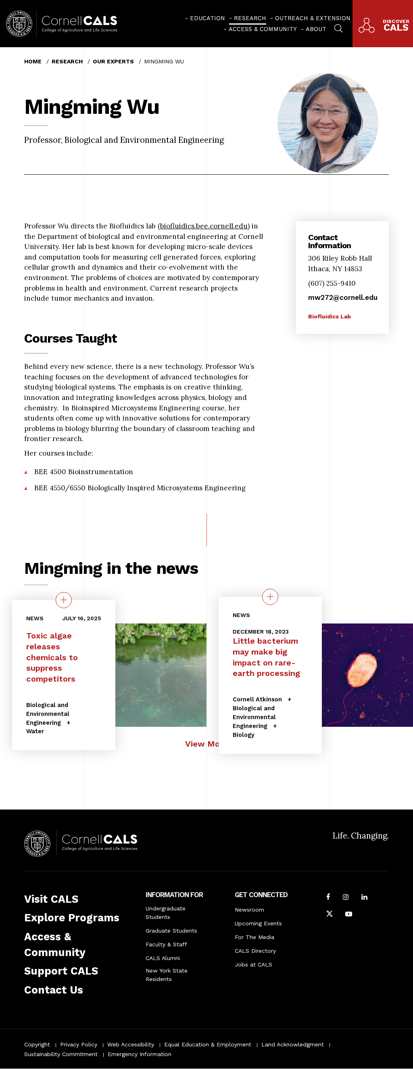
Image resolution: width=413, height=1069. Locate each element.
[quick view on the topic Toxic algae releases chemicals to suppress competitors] (64, 600)
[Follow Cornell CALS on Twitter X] (329, 915)
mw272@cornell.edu (343, 297)
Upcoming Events (258, 923)
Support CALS (61, 971)
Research (250, 18)
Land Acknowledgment (292, 1044)
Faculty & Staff (166, 944)
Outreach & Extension (312, 18)
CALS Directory (255, 951)
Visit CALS (51, 899)
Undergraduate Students (166, 912)
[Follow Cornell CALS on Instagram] (346, 898)
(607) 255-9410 (332, 283)
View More (206, 744)
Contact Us (53, 990)
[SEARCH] (338, 27)
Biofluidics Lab (329, 316)
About (316, 29)
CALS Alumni (163, 958)
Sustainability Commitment (61, 1054)
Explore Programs (71, 918)
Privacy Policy (78, 1044)
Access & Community (263, 29)
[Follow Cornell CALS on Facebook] (328, 898)
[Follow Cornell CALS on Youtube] (348, 915)
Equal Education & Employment (207, 1044)
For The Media (254, 937)
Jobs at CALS (253, 964)
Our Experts (113, 61)
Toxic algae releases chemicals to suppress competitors (52, 657)
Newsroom (249, 909)
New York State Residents (167, 974)
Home (33, 61)
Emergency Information (139, 1054)
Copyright (37, 1044)
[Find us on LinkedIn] (364, 898)
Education (207, 18)
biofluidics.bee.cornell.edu (204, 226)
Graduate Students (171, 930)
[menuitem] (205, 18)
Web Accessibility (130, 1044)
